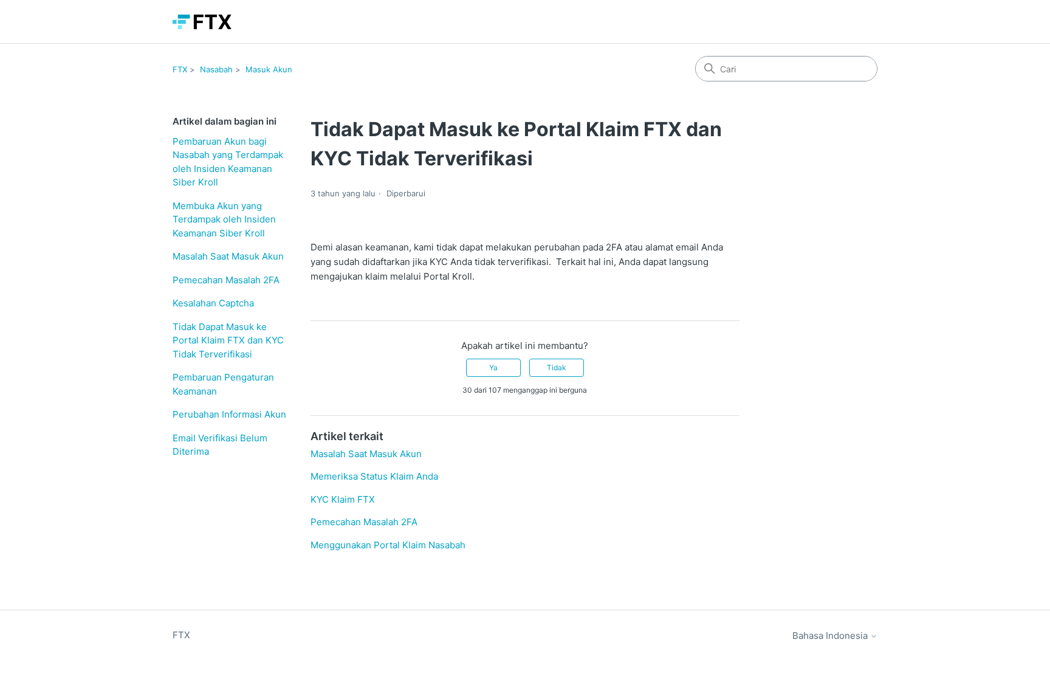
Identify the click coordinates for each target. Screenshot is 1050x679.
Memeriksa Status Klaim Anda (374, 476)
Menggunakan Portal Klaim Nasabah (388, 545)
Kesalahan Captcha (213, 303)
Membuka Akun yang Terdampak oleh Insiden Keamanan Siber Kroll (224, 219)
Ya (493, 367)
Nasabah (216, 69)
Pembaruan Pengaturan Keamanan (223, 384)
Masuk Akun (268, 69)
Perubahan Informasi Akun (229, 414)
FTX (180, 69)
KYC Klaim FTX (343, 499)
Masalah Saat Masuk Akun (228, 256)
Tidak (556, 367)
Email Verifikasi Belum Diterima (220, 445)
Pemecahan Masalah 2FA (226, 280)
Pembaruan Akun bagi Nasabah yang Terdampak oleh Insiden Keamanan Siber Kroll (228, 162)
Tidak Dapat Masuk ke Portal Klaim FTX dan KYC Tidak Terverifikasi (228, 340)
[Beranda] (202, 22)
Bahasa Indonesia (831, 635)
